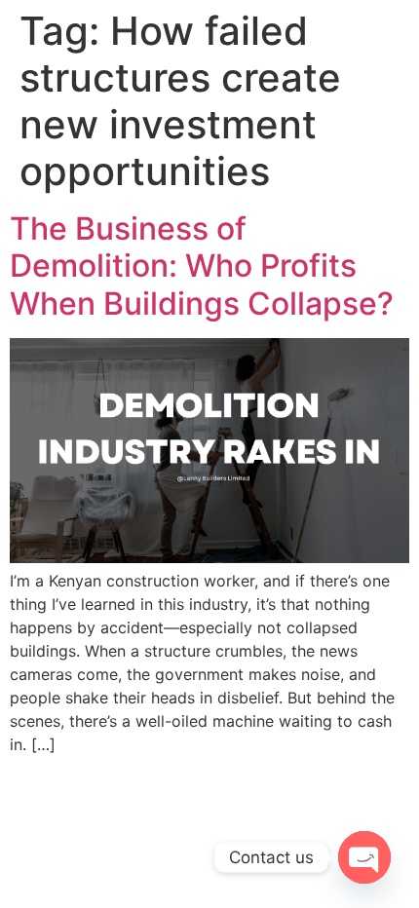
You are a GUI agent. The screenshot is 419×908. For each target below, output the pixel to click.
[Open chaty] (364, 857)
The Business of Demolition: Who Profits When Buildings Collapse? (202, 265)
